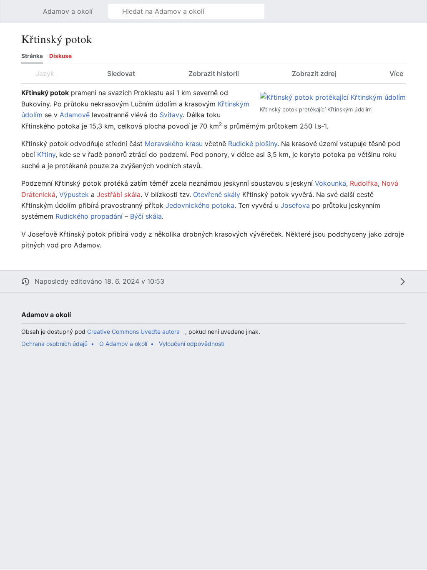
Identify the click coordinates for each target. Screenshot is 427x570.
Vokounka (330, 183)
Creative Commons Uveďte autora (133, 331)
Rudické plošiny (252, 143)
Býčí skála (146, 216)
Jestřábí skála (119, 194)
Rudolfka (364, 183)
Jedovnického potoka (200, 205)
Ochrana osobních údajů (54, 343)
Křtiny (46, 154)
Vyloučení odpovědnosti (191, 343)
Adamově (75, 115)
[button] (32, 11)
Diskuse (60, 56)
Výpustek (74, 194)
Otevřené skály (216, 194)
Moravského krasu (174, 143)
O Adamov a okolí (123, 343)
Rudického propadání (89, 216)
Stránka (32, 56)
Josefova (295, 205)
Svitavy (171, 115)
